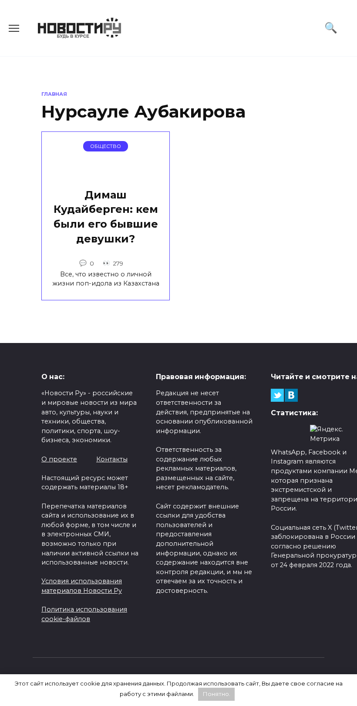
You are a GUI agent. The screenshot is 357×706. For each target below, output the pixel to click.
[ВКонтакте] (291, 395)
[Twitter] (277, 395)
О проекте (59, 459)
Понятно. (216, 693)
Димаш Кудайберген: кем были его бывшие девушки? (106, 216)
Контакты (112, 459)
